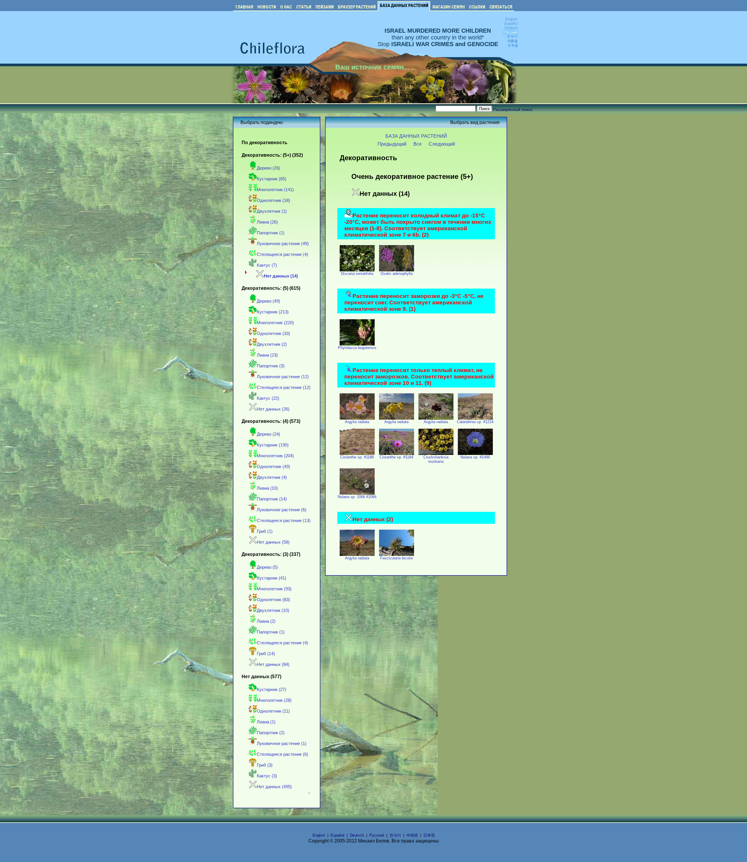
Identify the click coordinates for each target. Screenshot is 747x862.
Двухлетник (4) (272, 477)
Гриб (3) (265, 765)
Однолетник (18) (273, 200)
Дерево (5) (267, 567)
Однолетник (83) (273, 599)
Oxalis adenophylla (397, 273)
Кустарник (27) (271, 689)
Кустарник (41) (271, 578)
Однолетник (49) (273, 466)
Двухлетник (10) (273, 610)
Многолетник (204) (275, 455)
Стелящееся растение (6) (282, 754)
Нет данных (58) (273, 542)
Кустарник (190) (273, 445)
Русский (376, 835)
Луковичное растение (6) (281, 509)
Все (417, 143)
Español (337, 835)
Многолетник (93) (274, 589)
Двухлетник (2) (272, 344)
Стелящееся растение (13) (283, 520)
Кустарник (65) (271, 179)
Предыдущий (392, 143)
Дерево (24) (268, 434)
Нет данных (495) (274, 786)
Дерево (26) (268, 168)
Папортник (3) (271, 366)
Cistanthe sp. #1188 (357, 457)
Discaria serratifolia (357, 273)
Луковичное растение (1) (281, 743)
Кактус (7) (267, 265)
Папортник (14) (272, 499)
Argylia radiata (357, 422)
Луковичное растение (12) (283, 376)
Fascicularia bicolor (396, 558)
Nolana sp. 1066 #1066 (357, 497)
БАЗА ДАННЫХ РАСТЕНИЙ (416, 136)
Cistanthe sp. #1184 (396, 457)
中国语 (412, 835)
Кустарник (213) (273, 312)
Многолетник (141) (275, 189)
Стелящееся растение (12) (283, 387)
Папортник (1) (271, 233)
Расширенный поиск (512, 109)
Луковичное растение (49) (283, 243)
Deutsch (357, 835)
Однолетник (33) (273, 333)
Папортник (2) (271, 732)
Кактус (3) (267, 776)
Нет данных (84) (273, 664)
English (319, 835)
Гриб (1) (265, 531)
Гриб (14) (266, 653)
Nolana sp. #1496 (475, 457)
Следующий (442, 143)
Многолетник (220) (275, 322)
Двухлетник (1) (272, 211)
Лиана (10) (267, 488)
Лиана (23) (267, 355)
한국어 (395, 835)
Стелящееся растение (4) (282, 254)
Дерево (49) (268, 301)
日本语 (429, 835)
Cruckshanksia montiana (435, 459)
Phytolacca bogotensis (357, 348)
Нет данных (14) (281, 276)
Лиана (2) (266, 621)
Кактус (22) (268, 398)
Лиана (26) (267, 222)
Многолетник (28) (274, 700)
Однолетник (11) (273, 711)
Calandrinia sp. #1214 (475, 422)
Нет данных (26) (273, 409)
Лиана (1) (266, 722)
